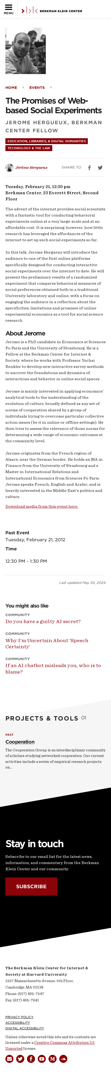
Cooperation (19, 742)
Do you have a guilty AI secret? (43, 621)
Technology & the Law (29, 148)
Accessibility (17, 1023)
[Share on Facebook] (89, 168)
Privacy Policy (19, 1017)
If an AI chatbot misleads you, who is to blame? (53, 668)
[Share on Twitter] (100, 168)
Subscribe (31, 886)
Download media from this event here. (41, 506)
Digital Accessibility (24, 1028)
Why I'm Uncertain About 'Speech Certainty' (46, 643)
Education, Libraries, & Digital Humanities (47, 141)
